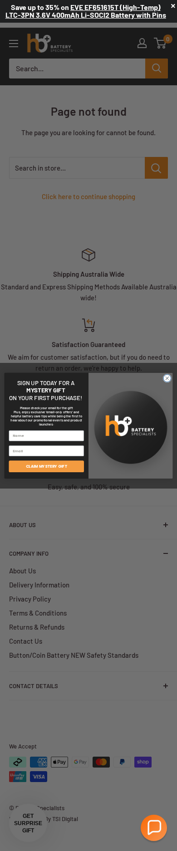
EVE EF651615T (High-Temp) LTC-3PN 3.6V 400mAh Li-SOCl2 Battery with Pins (85, 11)
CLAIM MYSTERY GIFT (46, 466)
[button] (154, 828)
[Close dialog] (167, 378)
